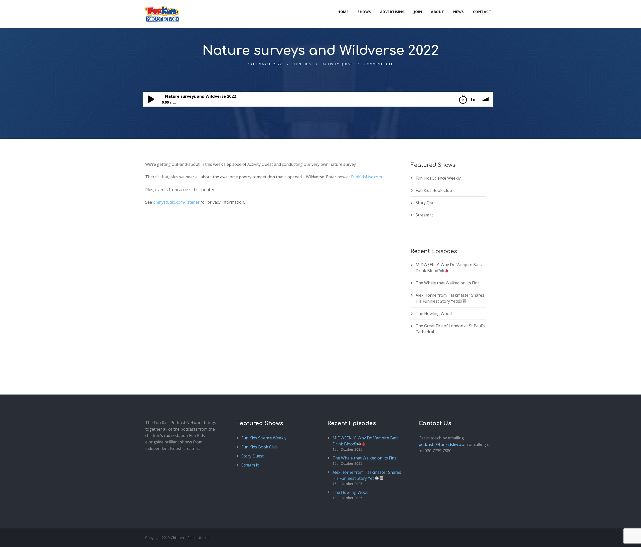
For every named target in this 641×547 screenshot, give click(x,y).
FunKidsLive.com (366, 177)
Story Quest (427, 202)
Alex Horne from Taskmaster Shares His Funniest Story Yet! (450, 298)
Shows (364, 11)
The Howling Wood (434, 313)
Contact (482, 11)
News (458, 11)
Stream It (424, 215)
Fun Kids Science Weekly (438, 178)
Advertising (392, 11)
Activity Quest (338, 64)
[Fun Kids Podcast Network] (162, 14)
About (437, 11)
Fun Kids (302, 64)
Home (343, 11)
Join (418, 11)
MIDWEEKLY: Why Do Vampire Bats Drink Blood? (449, 267)
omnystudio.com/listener (176, 202)
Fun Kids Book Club (434, 190)
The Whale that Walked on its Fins (447, 283)
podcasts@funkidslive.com (443, 444)
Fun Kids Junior (467, 450)
